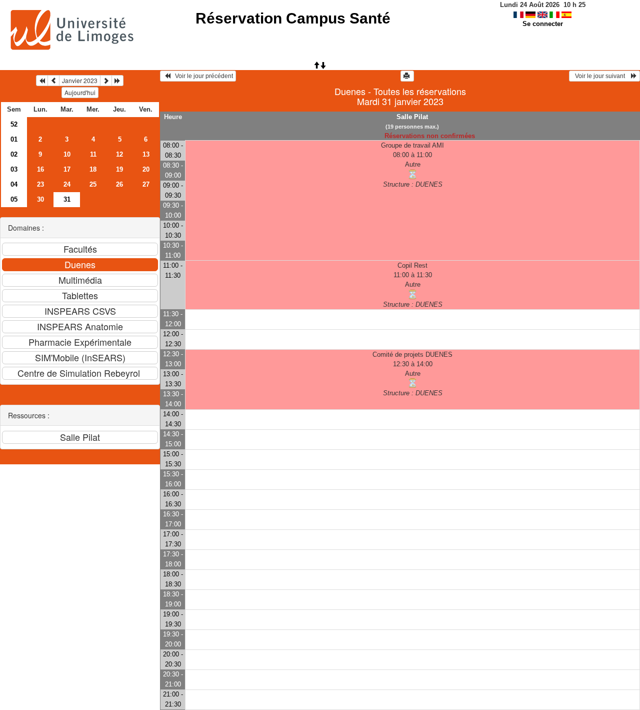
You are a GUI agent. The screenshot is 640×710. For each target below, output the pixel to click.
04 (14, 184)
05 (14, 199)
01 (14, 139)
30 (40, 199)
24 (67, 184)
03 (14, 169)
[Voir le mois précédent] (54, 80)
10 (67, 154)
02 (14, 154)
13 (146, 154)
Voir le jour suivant (601, 76)
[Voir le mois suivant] (106, 80)
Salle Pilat (412, 117)
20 (146, 169)
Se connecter (542, 24)
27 (146, 184)
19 (119, 169)
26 (119, 184)
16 (40, 169)
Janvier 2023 (80, 80)
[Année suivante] (118, 80)
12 (119, 154)
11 (93, 154)
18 (93, 169)
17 (67, 169)
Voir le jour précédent (201, 76)
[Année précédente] (42, 80)
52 (14, 124)
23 (40, 184)
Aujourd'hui (80, 92)
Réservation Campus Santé (293, 18)
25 (93, 184)
